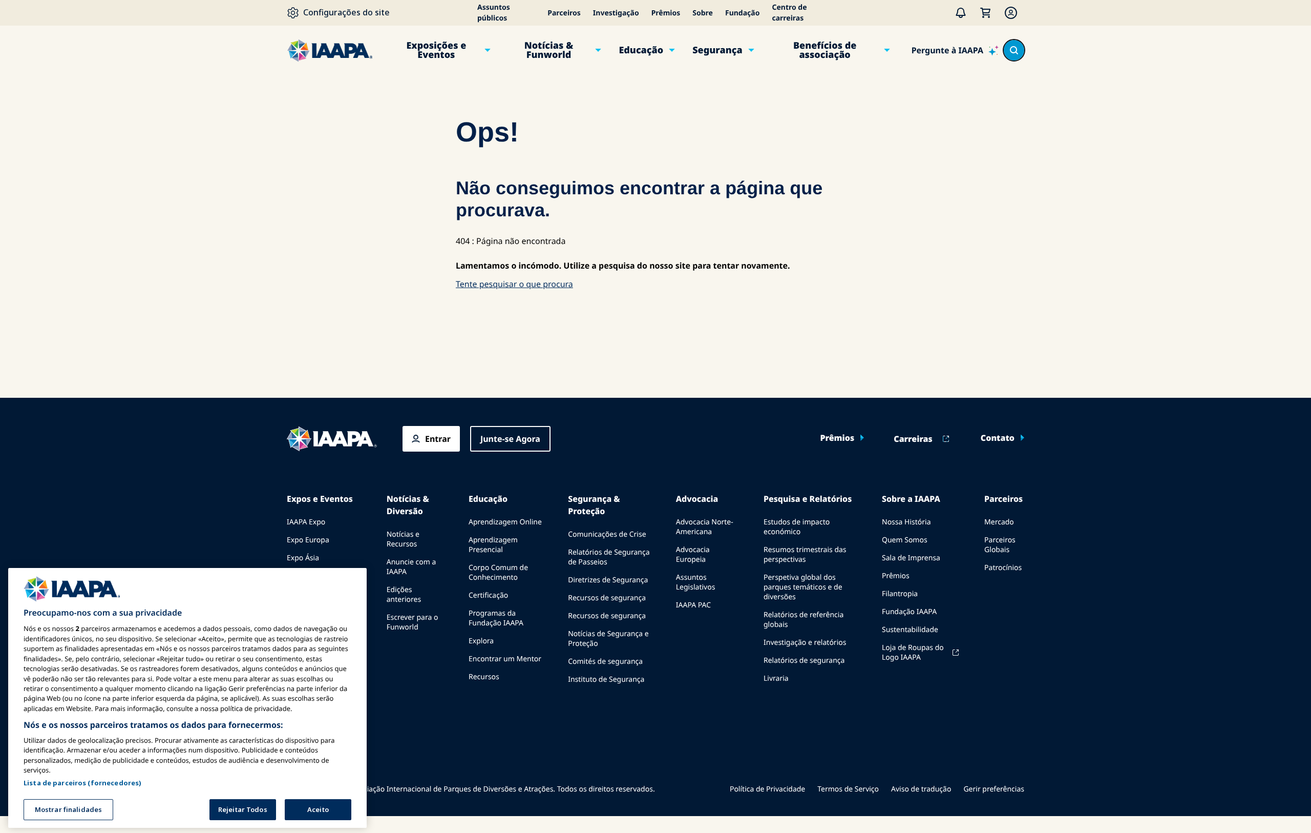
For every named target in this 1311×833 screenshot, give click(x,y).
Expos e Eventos (320, 498)
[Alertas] (960, 13)
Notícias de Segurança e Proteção (608, 638)
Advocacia (697, 498)
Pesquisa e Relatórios (808, 498)
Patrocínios (1003, 568)
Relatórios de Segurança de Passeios (608, 557)
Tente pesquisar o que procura (514, 284)
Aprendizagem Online (505, 522)
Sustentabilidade (910, 630)
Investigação (616, 13)
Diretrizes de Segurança (608, 580)
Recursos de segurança (607, 598)
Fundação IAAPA (909, 612)
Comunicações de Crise (607, 534)
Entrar (438, 438)
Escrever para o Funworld (412, 622)
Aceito (318, 809)
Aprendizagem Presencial (493, 545)
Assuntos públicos (493, 13)
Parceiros (564, 13)
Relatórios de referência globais (803, 619)
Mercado (999, 522)
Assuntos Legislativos (695, 582)
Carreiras (913, 439)
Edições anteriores (404, 594)
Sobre (702, 13)
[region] (187, 698)
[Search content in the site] (1014, 50)
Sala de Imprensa (911, 558)
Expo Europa (308, 540)
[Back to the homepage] (332, 438)
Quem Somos (904, 540)
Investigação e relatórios (805, 642)
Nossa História (906, 522)
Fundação (742, 13)
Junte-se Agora (510, 438)
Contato (997, 438)
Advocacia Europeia (693, 554)
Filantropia (900, 594)
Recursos (484, 677)
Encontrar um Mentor (505, 659)
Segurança (717, 50)
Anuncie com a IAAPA (411, 567)
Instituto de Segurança (606, 679)
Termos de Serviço (848, 789)
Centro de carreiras (789, 13)
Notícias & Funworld (549, 50)
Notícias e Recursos (403, 539)
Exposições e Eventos (436, 50)
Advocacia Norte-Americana (704, 527)
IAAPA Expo (306, 522)
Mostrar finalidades (68, 809)
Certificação (488, 595)
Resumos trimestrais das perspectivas (805, 554)
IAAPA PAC (693, 605)
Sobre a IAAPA (911, 498)
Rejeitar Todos (242, 809)
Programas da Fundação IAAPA (496, 618)
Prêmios (666, 13)
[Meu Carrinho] (985, 13)
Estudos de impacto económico (797, 527)
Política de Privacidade (767, 789)
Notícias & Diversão (408, 505)
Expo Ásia (303, 558)
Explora (481, 641)
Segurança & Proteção (594, 505)
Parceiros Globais (1000, 545)
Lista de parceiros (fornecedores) (82, 782)
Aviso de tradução (921, 789)
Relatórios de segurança (804, 660)
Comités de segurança (605, 661)
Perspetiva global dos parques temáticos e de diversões (803, 587)
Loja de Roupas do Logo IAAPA (913, 652)
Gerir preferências (993, 789)
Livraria (776, 678)
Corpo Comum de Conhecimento (498, 572)
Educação (641, 50)
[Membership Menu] (1011, 13)
